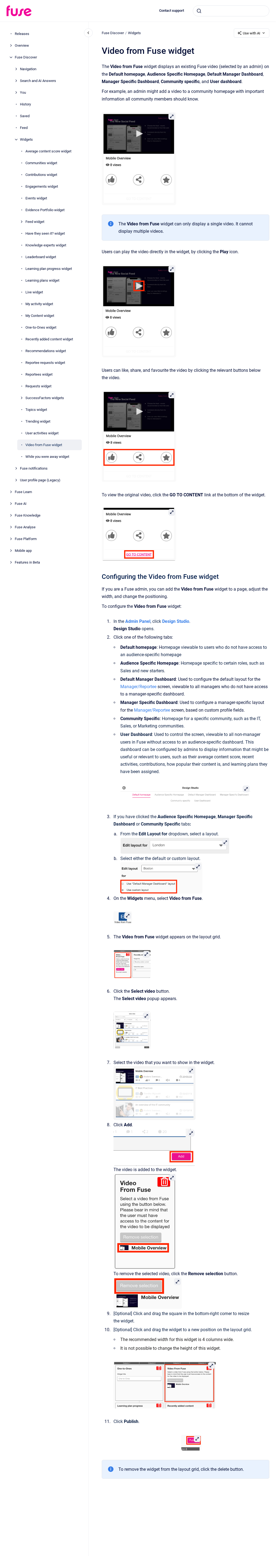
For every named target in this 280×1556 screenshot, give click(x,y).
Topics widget (36, 410)
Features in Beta (27, 562)
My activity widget (39, 304)
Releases (22, 34)
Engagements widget (41, 186)
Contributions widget (41, 175)
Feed (24, 128)
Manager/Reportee (138, 686)
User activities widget (42, 433)
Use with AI (251, 33)
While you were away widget (47, 457)
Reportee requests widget (45, 363)
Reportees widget (38, 374)
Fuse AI (21, 504)
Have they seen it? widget (45, 233)
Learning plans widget (42, 280)
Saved (25, 116)
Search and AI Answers (38, 81)
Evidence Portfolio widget (45, 210)
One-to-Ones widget (40, 327)
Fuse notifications (34, 468)
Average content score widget (48, 151)
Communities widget (41, 163)
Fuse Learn (23, 492)
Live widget (34, 292)
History (25, 104)
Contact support (171, 10)
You (23, 92)
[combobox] (231, 11)
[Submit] (199, 11)
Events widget (36, 198)
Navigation (28, 69)
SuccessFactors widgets (44, 398)
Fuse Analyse (25, 527)
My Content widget (39, 316)
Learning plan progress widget (48, 269)
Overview (22, 45)
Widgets (26, 139)
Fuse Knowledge (27, 515)
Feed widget (34, 222)
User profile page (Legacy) (40, 480)
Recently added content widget (49, 339)
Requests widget (38, 386)
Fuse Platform (26, 539)
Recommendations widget (45, 351)
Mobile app (23, 551)
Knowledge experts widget (45, 245)
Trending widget (37, 421)
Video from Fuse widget (43, 445)
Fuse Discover (26, 57)
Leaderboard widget (40, 257)
